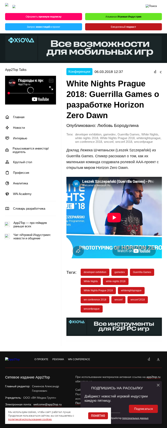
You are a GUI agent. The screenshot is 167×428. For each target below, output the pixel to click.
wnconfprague (143, 141)
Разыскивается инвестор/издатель (31, 150)
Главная (18, 117)
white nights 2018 (86, 138)
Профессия (21, 172)
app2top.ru (153, 376)
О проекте (41, 359)
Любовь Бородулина (118, 125)
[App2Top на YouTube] (139, 359)
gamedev (109, 134)
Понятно (98, 415)
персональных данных (135, 418)
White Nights (149, 134)
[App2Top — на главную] (16, 359)
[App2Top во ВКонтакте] (149, 359)
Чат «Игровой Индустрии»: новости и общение (32, 236)
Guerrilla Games (129, 134)
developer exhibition (88, 134)
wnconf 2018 (123, 141)
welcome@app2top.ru (47, 404)
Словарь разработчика (29, 208)
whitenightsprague (148, 138)
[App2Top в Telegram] (158, 359)
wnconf (108, 141)
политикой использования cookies (30, 419)
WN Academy (22, 194)
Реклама (58, 359)
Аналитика (20, 183)
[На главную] (6, 6)
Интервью (20, 138)
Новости (19, 127)
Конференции (79, 72)
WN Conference (79, 359)
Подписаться (143, 408)
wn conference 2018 (88, 141)
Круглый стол (22, 162)
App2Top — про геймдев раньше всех (30, 224)
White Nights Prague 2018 (117, 138)
